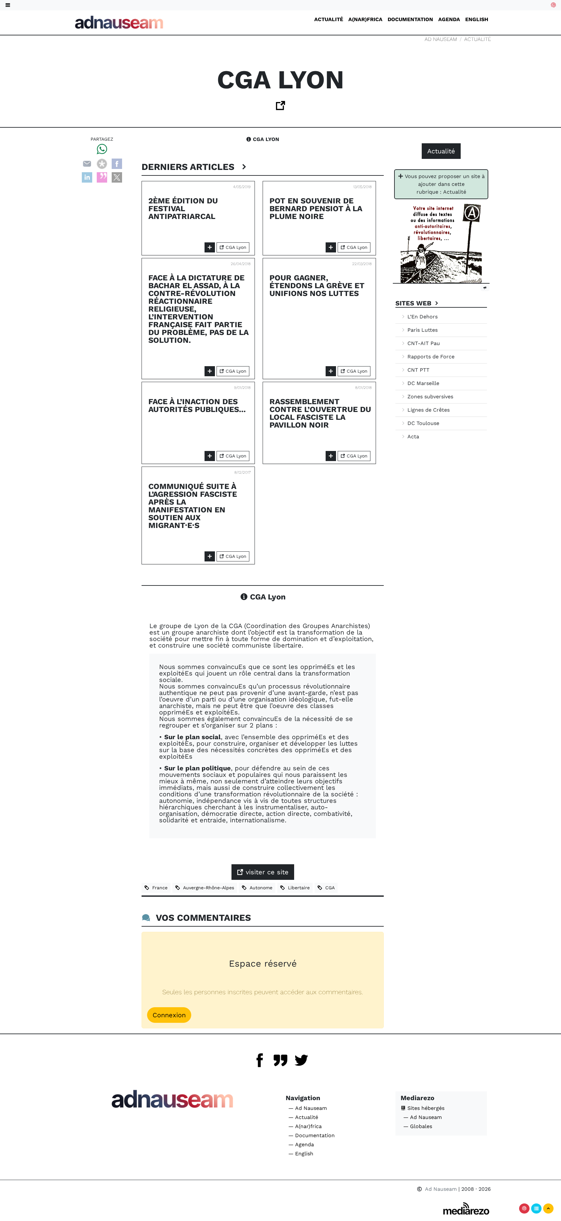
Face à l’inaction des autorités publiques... (197, 405)
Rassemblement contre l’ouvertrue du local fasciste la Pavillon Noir (320, 413)
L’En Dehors (422, 317)
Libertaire (297, 887)
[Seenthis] (102, 177)
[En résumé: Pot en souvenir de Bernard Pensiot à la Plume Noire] (331, 247)
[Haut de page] (548, 1208)
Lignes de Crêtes (428, 410)
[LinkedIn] (87, 177)
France (158, 887)
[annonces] (485, 287)
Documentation (410, 19)
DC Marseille (422, 383)
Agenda (449, 19)
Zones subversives (429, 396)
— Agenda (301, 1144)
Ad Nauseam (441, 39)
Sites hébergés (425, 1108)
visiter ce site (266, 872)
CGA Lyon (265, 139)
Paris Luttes (422, 330)
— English (300, 1153)
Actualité (328, 19)
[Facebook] (117, 163)
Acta (412, 436)
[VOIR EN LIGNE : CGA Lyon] (280, 107)
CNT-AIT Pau (423, 343)
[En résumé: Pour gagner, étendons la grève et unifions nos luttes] (331, 371)
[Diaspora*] (102, 163)
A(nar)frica (365, 19)
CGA (328, 887)
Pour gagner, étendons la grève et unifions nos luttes (317, 285)
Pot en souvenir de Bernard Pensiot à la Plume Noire (315, 208)
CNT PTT (418, 370)
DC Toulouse (422, 423)
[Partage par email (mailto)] (87, 163)
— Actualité (303, 1117)
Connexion (169, 1015)
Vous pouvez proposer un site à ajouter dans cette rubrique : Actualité (444, 184)
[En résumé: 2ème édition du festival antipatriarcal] (210, 247)
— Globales (417, 1126)
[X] (117, 177)
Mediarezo (417, 1098)
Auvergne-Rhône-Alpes (207, 887)
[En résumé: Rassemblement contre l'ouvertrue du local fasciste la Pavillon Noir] (331, 456)
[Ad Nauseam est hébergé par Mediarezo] (466, 1208)
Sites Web (414, 303)
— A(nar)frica (305, 1126)
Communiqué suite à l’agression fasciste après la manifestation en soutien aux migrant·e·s (192, 506)
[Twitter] (301, 1060)
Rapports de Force (430, 356)
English (476, 19)
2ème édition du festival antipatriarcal (183, 208)
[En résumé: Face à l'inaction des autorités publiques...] (210, 456)
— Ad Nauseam (307, 1108)
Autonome (259, 887)
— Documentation (311, 1135)
